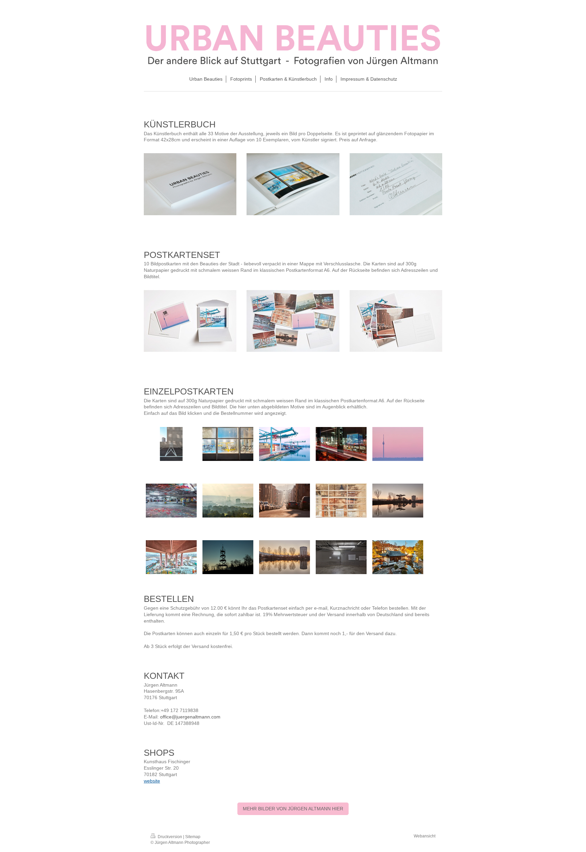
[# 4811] (227, 557)
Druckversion (170, 836)
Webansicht (424, 836)
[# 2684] (284, 444)
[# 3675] (284, 501)
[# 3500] (171, 501)
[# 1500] (397, 557)
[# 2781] (397, 501)
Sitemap (192, 836)
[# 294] (227, 501)
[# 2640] (397, 444)
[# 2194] (341, 501)
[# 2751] (284, 557)
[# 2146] (341, 444)
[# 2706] (171, 557)
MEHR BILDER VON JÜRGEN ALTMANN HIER (293, 808)
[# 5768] (171, 444)
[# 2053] (227, 444)
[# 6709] (341, 557)
